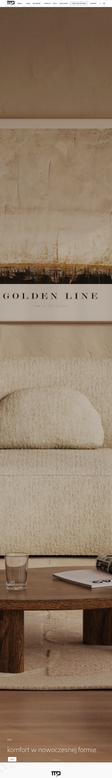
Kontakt (93, 3)
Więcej (12, 759)
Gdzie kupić (63, 3)
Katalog (47, 3)
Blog (55, 3)
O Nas (28, 3)
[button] (3, 381)
